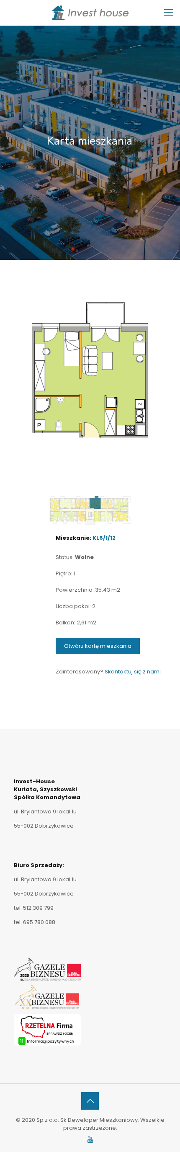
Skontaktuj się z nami (133, 672)
